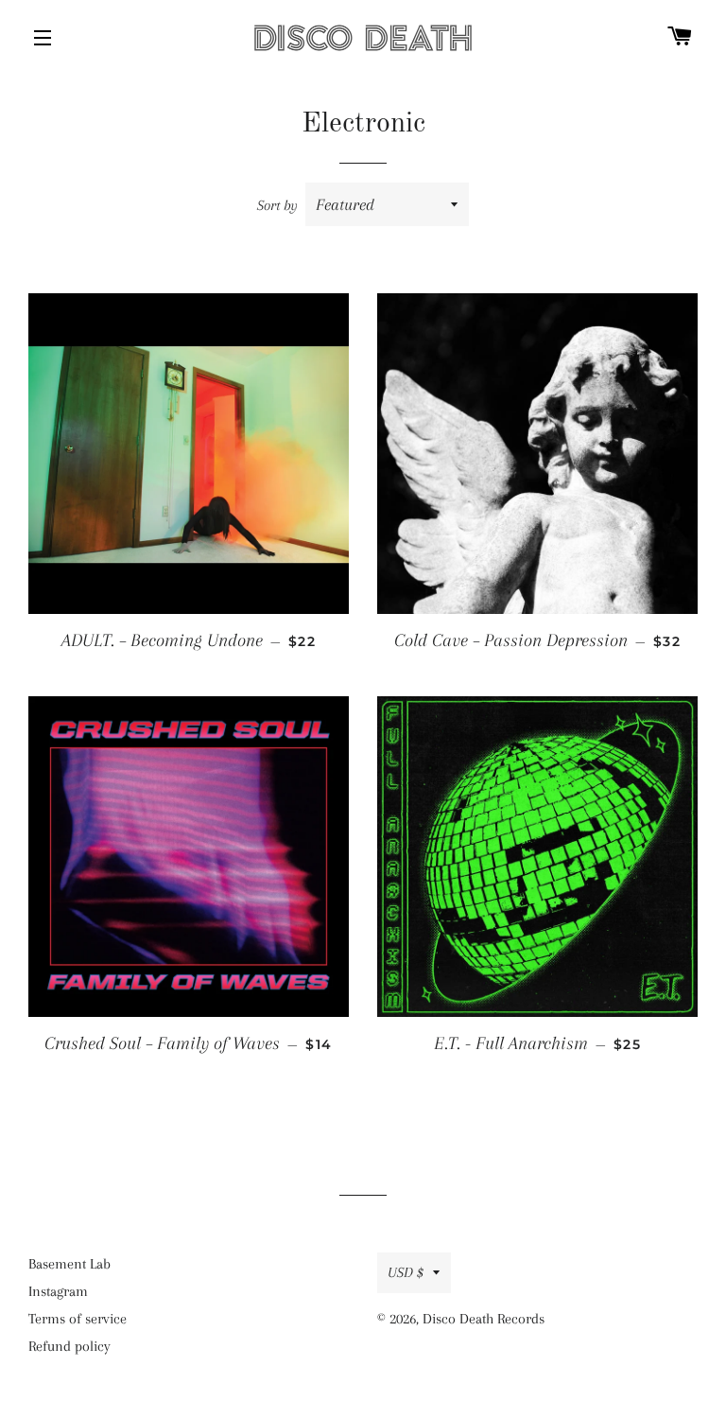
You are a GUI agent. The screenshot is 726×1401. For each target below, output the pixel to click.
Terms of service (77, 1318)
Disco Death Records (483, 1318)
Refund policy (69, 1346)
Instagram (58, 1291)
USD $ (406, 1272)
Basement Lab (69, 1263)
